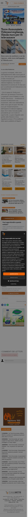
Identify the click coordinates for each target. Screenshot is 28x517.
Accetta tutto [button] (14, 274)
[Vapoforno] (14, 417)
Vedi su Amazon (7, 166)
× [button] (24, 233)
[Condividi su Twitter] (5, 305)
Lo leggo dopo (22, 64)
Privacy (16, 499)
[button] (13, 281)
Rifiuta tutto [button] (14, 277)
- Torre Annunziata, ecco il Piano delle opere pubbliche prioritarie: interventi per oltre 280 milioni (13, 463)
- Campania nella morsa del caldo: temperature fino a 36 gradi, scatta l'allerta (13, 478)
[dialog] (13, 258)
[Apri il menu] (2, 3)
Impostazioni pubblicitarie (14, 265)
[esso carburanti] (13, 18)
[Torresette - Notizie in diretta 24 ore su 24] (13, 492)
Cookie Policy (8, 500)
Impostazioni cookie (8, 269)
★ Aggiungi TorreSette (13, 293)
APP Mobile (19, 500)
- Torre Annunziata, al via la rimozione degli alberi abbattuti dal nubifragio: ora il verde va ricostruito (13, 473)
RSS (17, 502)
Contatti (11, 499)
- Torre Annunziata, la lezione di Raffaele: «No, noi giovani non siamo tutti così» (13, 446)
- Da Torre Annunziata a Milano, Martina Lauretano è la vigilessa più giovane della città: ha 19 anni (13, 434)
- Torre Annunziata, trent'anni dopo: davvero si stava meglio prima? (14, 468)
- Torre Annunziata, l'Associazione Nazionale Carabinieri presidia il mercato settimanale (13, 452)
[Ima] (13, 317)
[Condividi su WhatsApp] (8, 305)
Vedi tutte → (23, 144)
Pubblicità (14, 500)
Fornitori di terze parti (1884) (9, 254)
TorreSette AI (6, 499)
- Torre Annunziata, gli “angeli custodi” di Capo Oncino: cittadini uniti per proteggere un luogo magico (12, 440)
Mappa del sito (12, 502)
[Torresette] (7, 3)
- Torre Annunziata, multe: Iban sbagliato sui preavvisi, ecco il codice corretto (13, 482)
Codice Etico (21, 499)
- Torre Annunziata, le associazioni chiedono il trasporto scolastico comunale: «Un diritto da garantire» (14, 457)
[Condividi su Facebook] (2, 305)
